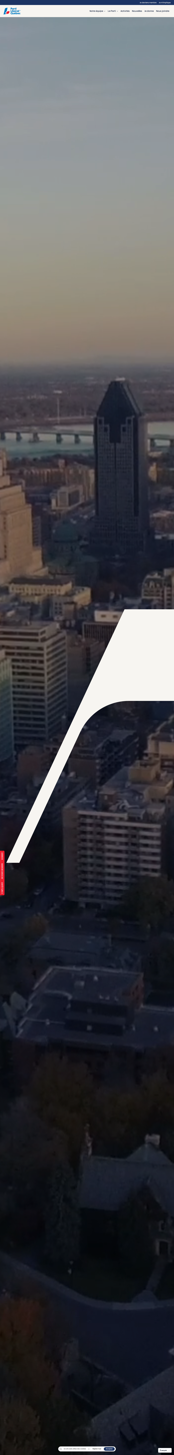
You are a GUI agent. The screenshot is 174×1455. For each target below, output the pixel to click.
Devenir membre (2, 871)
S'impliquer (2, 888)
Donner (2, 856)
